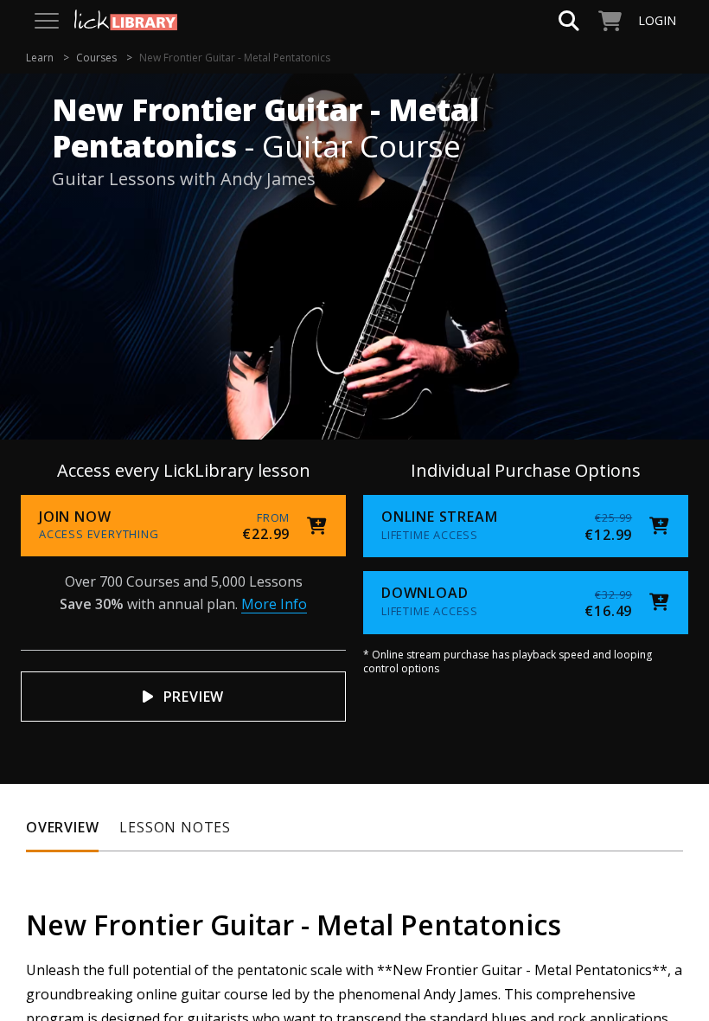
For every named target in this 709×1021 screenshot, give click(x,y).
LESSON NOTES (175, 827)
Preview (194, 696)
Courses (96, 57)
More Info (274, 603)
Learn (40, 57)
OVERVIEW (62, 827)
